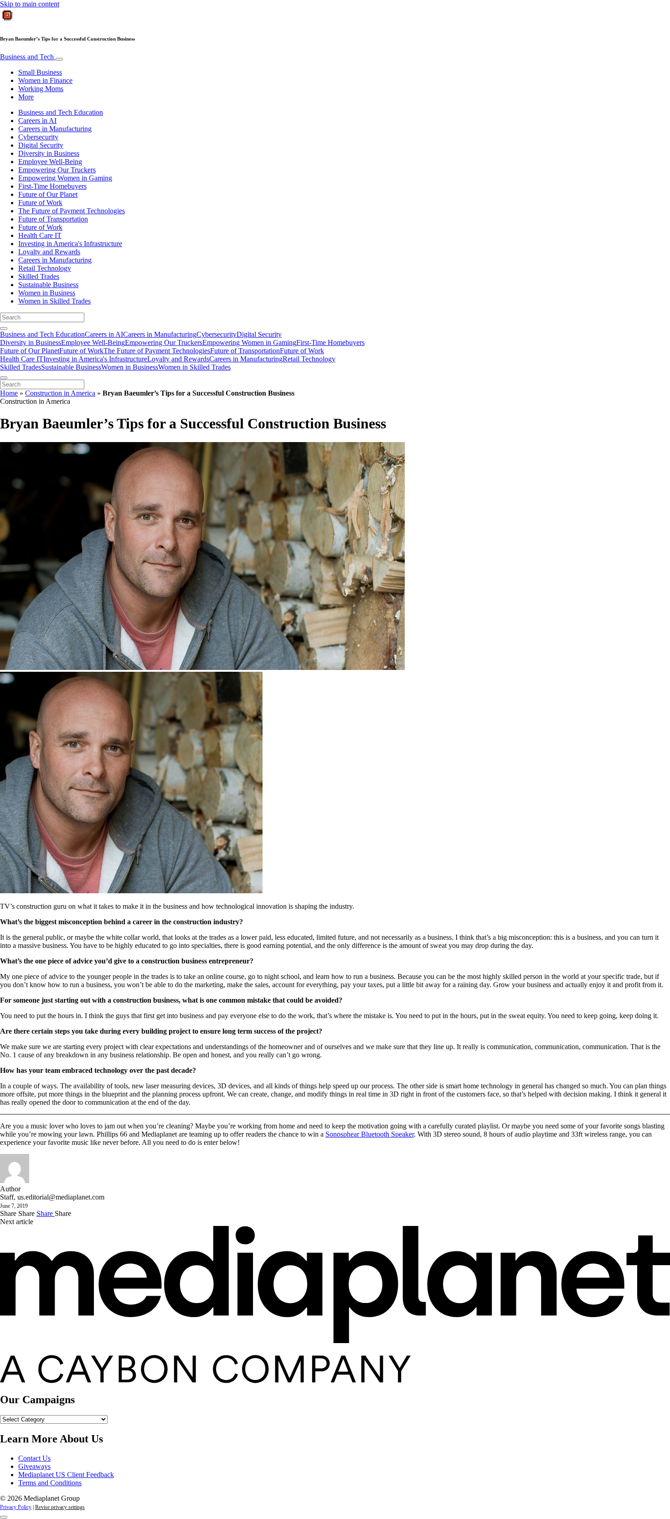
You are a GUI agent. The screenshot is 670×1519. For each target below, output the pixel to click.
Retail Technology (44, 268)
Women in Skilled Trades (54, 301)
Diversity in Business (48, 153)
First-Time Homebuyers (52, 186)
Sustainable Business (48, 284)
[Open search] (3, 328)
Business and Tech (28, 57)
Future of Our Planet (47, 194)
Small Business (40, 72)
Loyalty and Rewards (49, 252)
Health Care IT (40, 235)
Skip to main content (29, 4)
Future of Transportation (53, 219)
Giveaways (34, 1466)
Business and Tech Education (60, 112)
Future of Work (40, 202)
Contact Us (34, 1458)
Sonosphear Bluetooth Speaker (369, 1134)
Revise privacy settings (60, 1507)
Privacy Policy (15, 1507)
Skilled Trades (38, 276)
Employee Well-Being (50, 161)
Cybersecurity (38, 137)
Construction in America (60, 393)
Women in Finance (45, 80)
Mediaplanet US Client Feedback (66, 1474)
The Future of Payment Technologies (71, 211)
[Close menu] (3, 377)
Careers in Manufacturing (55, 129)
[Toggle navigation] (59, 59)
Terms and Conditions (50, 1483)
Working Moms (40, 89)
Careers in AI (37, 120)
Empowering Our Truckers (57, 170)
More (26, 97)
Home (9, 393)
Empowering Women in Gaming (65, 178)
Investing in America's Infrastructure (70, 243)
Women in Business (46, 293)
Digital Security (40, 145)
